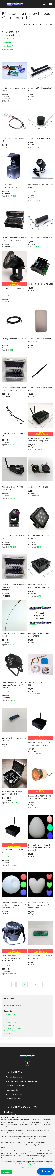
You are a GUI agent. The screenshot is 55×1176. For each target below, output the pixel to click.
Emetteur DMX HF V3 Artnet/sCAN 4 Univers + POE (40, 585)
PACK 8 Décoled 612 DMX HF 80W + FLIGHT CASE (14, 792)
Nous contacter (12, 1090)
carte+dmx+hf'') (8, 42)
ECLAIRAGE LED (10, 1022)
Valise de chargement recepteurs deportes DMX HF (14, 239)
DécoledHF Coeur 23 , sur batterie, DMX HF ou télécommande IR (39, 905)
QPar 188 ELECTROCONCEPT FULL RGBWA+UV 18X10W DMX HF (14, 685)
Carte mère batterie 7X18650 (40, 284)
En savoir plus (27, 1167)
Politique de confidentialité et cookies (22, 1081)
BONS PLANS (9, 1033)
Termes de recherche (15, 1077)
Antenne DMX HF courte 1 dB (40, 238)
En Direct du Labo (13, 1098)
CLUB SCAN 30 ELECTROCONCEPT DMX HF (12, 185)
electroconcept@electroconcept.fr (23, 1133)
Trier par (27, 24)
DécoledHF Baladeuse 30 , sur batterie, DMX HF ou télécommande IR (14, 905)
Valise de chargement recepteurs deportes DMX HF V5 (14, 388)
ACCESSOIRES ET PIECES (13, 1028)
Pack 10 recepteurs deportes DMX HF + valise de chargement (14, 587)
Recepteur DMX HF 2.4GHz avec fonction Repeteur (39, 439)
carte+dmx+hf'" (8, 39)
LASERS (6, 1020)
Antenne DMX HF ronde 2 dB (40, 138)
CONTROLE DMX (10, 1014)
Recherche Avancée (14, 1094)
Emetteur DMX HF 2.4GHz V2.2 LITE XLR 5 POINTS (13, 850)
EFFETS (6, 1017)
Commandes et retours (15, 1085)
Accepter (6, 1172)
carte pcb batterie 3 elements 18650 (38, 634)
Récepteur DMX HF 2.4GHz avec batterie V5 (13, 488)
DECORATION (9, 1025)
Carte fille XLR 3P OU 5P (38, 487)
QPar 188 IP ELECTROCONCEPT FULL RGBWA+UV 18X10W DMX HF (13, 958)
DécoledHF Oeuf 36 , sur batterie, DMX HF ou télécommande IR (40, 847)
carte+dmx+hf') (8, 46)
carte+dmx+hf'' (7, 50)
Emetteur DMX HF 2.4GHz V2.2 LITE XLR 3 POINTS (39, 743)
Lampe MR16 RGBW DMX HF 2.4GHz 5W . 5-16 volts (40, 797)
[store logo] (15, 3)
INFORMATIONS (10, 1031)
